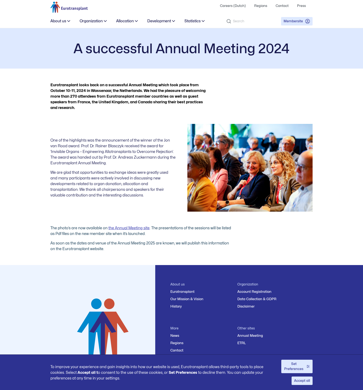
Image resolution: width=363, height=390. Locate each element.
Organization (91, 21)
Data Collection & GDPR (256, 299)
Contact (282, 6)
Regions (260, 6)
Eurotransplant (182, 292)
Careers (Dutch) (233, 6)
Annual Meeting (250, 336)
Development (159, 21)
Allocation (125, 21)
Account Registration (254, 292)
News (174, 336)
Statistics (192, 21)
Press (301, 6)
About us (58, 21)
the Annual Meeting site (129, 228)
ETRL (241, 343)
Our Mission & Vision (186, 299)
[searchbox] (250, 21)
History (176, 306)
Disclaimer (246, 306)
